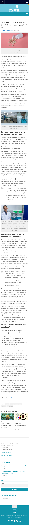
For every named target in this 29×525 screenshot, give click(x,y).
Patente (7, 404)
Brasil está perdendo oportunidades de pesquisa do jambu (6, 423)
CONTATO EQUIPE (6, 452)
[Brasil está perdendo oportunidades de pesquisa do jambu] (7, 416)
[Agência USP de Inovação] (14, 8)
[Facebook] (9, 521)
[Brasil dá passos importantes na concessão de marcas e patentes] (21, 416)
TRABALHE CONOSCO (7, 455)
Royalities (4, 406)
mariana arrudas (8, 30)
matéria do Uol (13, 398)
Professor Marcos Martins (15, 404)
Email (2, 483)
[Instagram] (17, 521)
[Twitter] (12, 521)
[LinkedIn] (14, 521)
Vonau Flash (10, 406)
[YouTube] (20, 521)
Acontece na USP (6, 18)
